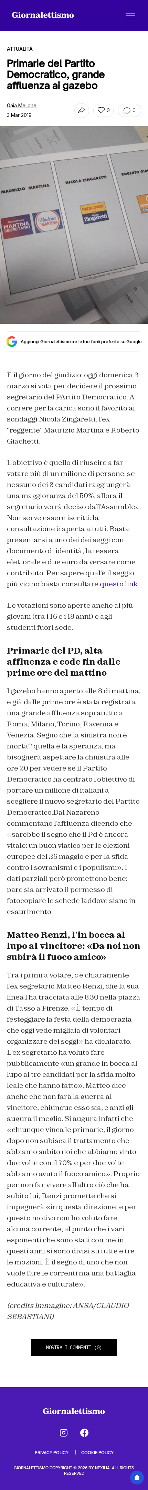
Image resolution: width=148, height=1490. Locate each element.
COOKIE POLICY (97, 1452)
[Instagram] (64, 1433)
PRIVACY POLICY (52, 1452)
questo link (119, 583)
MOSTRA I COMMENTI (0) (74, 1347)
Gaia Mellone (21, 105)
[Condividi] (81, 110)
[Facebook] (84, 1433)
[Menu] (130, 15)
